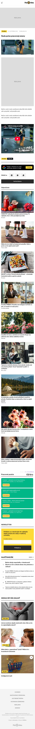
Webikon (24, 720)
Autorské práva (17, 698)
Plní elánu (4, 31)
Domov (17, 708)
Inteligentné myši (6, 676)
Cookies (17, 692)
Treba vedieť (5, 618)
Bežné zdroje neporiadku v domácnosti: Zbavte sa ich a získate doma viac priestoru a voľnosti (19, 564)
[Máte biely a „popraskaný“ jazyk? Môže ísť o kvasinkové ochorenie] (17, 638)
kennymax (15, 720)
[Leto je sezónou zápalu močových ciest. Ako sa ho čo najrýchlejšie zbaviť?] (17, 611)
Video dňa (10, 158)
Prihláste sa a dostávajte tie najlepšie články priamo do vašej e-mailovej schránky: (16, 533)
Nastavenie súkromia (17, 695)
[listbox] (29, 557)
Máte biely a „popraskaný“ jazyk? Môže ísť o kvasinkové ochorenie (15, 650)
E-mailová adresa (8, 539)
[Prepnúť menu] (2, 3)
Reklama (17, 704)
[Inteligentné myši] (17, 664)
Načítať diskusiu (17, 181)
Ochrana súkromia (17, 701)
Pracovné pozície (7, 474)
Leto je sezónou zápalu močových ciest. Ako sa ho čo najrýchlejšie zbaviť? (16, 624)
